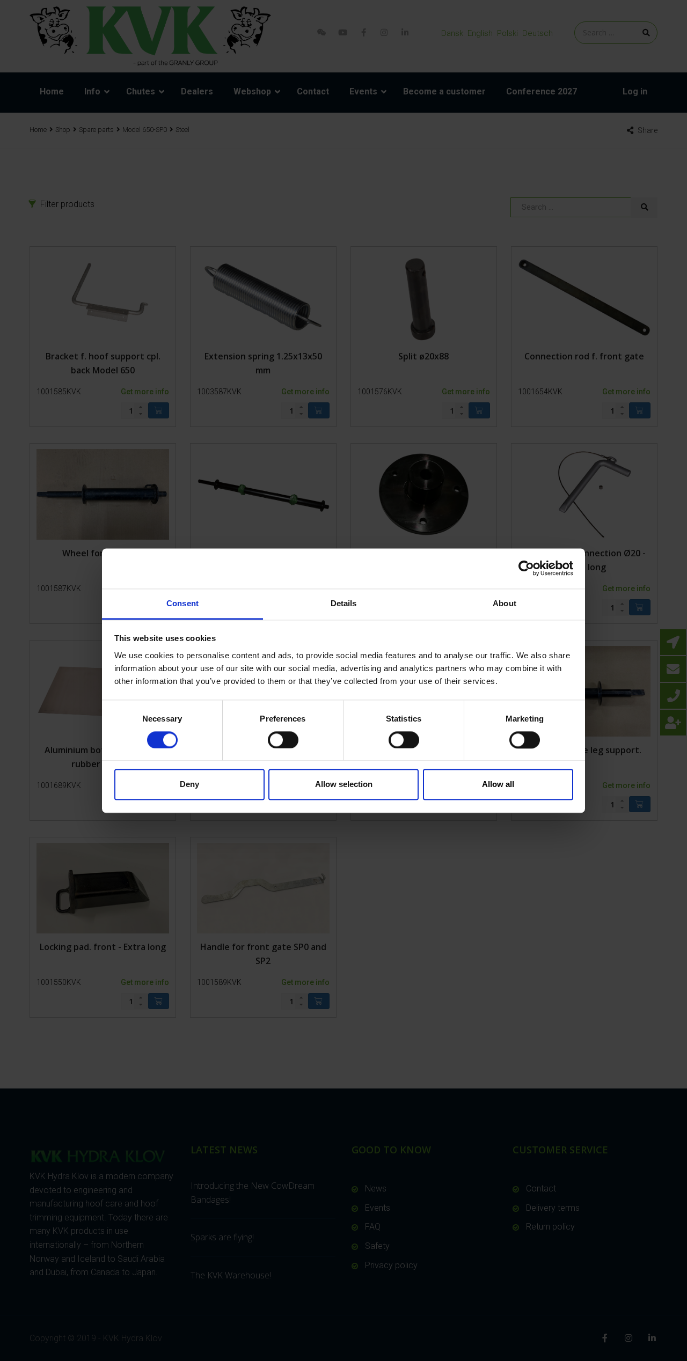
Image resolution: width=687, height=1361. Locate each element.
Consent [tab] (182, 603)
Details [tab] (344, 603)
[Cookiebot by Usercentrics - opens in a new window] (526, 568)
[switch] (283, 739)
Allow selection (343, 784)
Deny (189, 784)
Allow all (498, 784)
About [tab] (504, 603)
